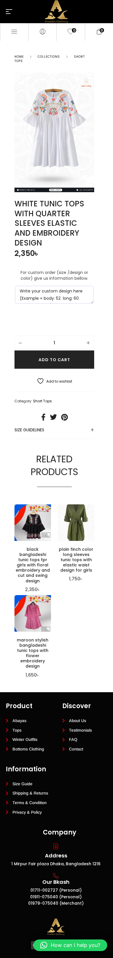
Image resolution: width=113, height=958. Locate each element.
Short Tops (42, 401)
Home (19, 56)
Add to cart (54, 360)
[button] (70, 945)
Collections (49, 56)
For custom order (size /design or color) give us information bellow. (54, 275)
